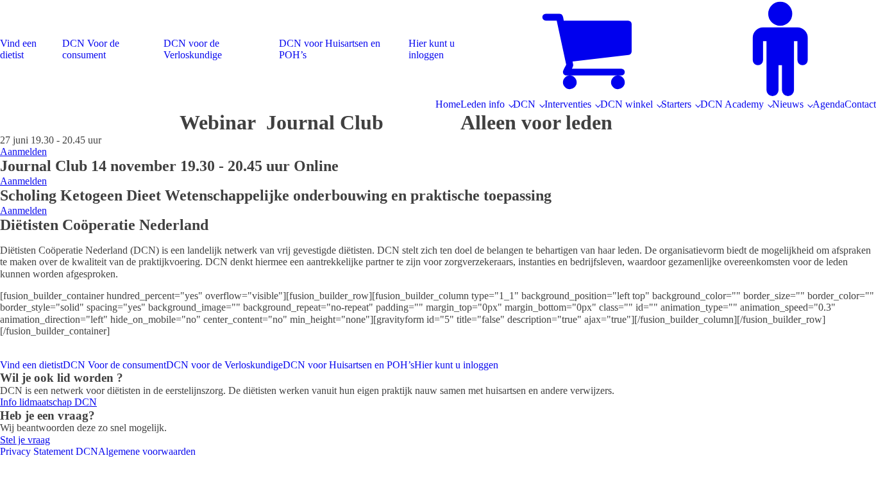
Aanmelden (23, 151)
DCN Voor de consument (90, 49)
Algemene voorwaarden (147, 451)
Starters (676, 104)
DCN (524, 104)
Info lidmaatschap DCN (48, 402)
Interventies (567, 104)
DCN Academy (732, 104)
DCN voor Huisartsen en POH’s (329, 49)
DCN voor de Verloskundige (193, 49)
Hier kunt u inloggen (432, 49)
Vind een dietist (18, 49)
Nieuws (788, 104)
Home (447, 104)
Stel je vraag (25, 439)
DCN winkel (626, 104)
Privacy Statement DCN (49, 451)
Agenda (829, 104)
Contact (860, 104)
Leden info (482, 104)
